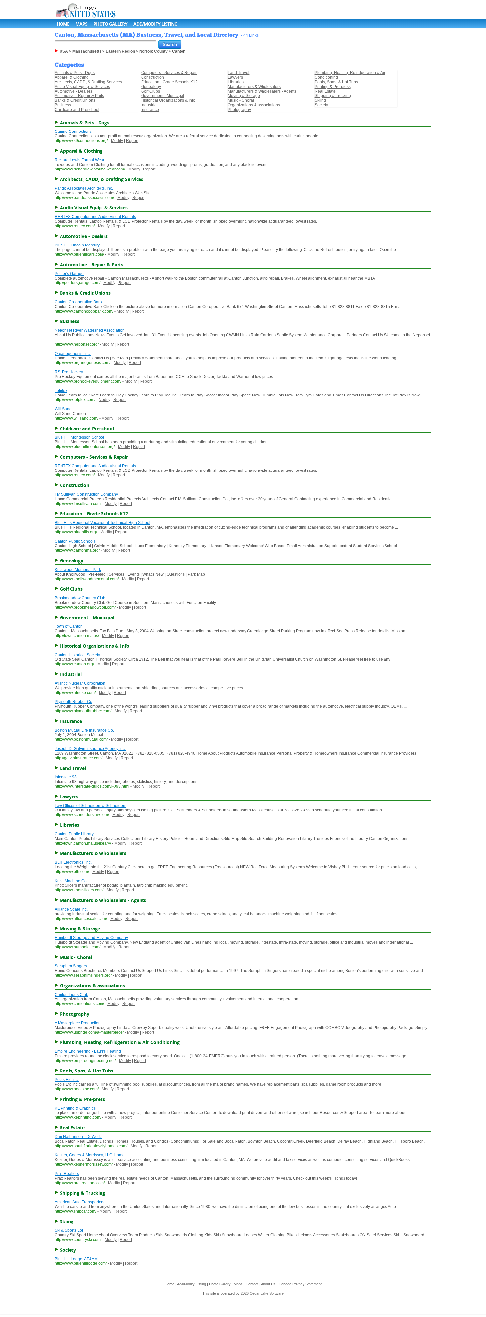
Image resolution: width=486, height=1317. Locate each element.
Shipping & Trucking (333, 96)
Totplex (61, 390)
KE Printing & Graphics (75, 1108)
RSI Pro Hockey (69, 372)
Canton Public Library (74, 834)
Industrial (149, 105)
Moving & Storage (244, 96)
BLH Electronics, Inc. (73, 862)
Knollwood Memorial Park (78, 569)
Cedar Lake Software (267, 1293)
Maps (81, 24)
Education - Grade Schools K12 (169, 82)
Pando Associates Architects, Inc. (84, 188)
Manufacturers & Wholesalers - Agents (262, 91)
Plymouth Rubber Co (73, 701)
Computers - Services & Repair (169, 72)
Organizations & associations (254, 105)
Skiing (320, 100)
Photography (239, 109)
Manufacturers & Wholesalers (254, 86)
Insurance (150, 109)
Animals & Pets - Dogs (75, 72)
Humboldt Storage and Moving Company (91, 937)
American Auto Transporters (79, 1202)
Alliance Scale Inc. (71, 909)
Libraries (236, 82)
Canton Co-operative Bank (78, 302)
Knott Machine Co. (71, 881)
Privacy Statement (307, 1284)
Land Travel (238, 72)
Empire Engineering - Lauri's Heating (88, 1051)
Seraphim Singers (71, 966)
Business (63, 105)
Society (321, 105)
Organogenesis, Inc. (73, 353)
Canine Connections (73, 131)
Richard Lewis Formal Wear (79, 160)
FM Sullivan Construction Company (86, 494)
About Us (268, 1284)
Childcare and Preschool (77, 109)
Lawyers (235, 77)
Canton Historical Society (77, 655)
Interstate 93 (66, 777)
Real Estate (325, 91)
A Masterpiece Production (78, 1023)
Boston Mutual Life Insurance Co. (84, 730)
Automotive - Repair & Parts (79, 96)
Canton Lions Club (71, 994)
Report (132, 140)
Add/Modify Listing (155, 24)
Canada (285, 1284)
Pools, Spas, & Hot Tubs (336, 82)
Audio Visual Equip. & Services (82, 86)
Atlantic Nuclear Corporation (80, 683)
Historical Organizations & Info (168, 100)
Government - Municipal (162, 96)
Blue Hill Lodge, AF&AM (76, 1259)
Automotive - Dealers (73, 91)
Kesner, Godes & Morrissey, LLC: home (90, 1155)
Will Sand (63, 409)
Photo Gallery (110, 24)
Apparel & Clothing (72, 77)
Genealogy (151, 86)
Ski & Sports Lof (69, 1230)
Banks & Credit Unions (75, 100)
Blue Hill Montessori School (79, 437)
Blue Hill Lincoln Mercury (77, 245)
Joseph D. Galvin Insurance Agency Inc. (90, 748)
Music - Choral (241, 100)
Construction (152, 77)
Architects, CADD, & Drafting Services (88, 82)
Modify (117, 140)
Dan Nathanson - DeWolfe (78, 1136)
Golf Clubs (150, 91)
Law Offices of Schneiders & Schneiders (90, 805)
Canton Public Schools (75, 541)
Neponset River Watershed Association (90, 330)
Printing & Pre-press (333, 86)
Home (63, 24)
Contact (252, 1284)
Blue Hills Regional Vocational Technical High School (102, 522)
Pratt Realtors (67, 1173)
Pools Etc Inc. (67, 1079)
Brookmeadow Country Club (80, 598)
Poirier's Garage (69, 273)
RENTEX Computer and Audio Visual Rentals (95, 216)
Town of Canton (69, 626)
